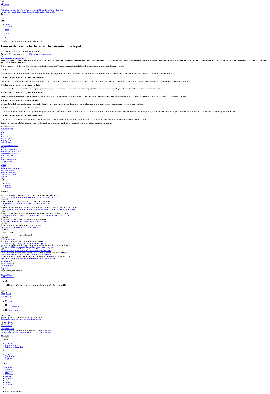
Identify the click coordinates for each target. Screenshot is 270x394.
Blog (28, 12)
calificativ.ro (9, 371)
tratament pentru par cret (9, 159)
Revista (6, 5)
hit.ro (7, 373)
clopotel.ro (8, 384)
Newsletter (8, 358)
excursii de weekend (7, 170)
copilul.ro (8, 382)
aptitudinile (4, 176)
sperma (3, 167)
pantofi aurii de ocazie (8, 172)
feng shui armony (6, 161)
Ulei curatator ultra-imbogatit (10, 272)
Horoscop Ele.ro (6, 322)
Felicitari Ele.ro (6, 297)
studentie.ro (9, 375)
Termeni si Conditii (11, 345)
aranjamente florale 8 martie (10, 153)
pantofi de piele (6, 142)
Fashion (23, 10)
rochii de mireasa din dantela (10, 168)
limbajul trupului (6, 138)
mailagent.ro (9, 378)
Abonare (4, 237)
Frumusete (30, 10)
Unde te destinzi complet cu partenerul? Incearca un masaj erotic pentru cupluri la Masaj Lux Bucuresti (35, 215)
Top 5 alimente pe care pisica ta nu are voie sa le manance (20, 227)
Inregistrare (9, 26)
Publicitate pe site (11, 356)
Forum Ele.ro (5, 315)
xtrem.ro (8, 376)
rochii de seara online (8, 163)
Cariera (3, 10)
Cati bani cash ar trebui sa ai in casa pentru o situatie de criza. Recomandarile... (27, 254)
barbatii (3, 148)
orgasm (3, 165)
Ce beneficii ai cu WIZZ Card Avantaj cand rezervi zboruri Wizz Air (23, 243)
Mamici (36, 10)
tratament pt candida (7, 155)
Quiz (18, 12)
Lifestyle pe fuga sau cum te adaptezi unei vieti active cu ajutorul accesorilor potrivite (29, 197)
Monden (42, 10)
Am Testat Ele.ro (6, 275)
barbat (3, 157)
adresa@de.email (26, 235)
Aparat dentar (13, 310)
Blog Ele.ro (5, 290)
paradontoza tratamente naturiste (11, 151)
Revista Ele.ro (5, 261)
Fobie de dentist (14, 306)
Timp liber (59, 10)
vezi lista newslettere (8, 239)
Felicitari (23, 12)
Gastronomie (12, 12)
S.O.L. (7, 360)
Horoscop (4, 12)
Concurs (49, 12)
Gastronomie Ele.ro (7, 329)
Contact (7, 354)
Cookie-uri (8, 343)
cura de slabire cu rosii (8, 174)
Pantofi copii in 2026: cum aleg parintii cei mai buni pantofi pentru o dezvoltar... (27, 247)
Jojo (10, 301)
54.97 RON (5, 337)
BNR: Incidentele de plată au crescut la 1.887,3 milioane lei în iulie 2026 (25, 203)
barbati (3, 134)
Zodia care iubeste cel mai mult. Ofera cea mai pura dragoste (21, 319)
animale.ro (8, 367)
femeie (3, 132)
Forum (39, 12)
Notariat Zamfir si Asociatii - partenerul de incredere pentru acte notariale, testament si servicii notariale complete (38, 209)
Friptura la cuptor (6, 326)
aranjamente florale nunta (9, 146)
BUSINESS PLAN (7, 277)
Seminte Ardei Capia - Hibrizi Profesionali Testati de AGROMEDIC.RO (25, 221)
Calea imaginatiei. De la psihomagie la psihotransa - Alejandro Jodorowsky (26, 332)
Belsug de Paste (6, 294)
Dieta (19, 10)
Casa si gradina (11, 10)
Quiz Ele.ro (5, 268)
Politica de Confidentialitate (14, 347)
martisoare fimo (6, 140)
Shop (44, 12)
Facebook (8, 183)
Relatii (47, 10)
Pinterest (8, 187)
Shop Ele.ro (5, 335)
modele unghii (5, 136)
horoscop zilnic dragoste (9, 149)
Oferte (54, 12)
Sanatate (53, 10)
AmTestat (33, 12)
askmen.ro (8, 369)
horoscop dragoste (7, 129)
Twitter (7, 185)
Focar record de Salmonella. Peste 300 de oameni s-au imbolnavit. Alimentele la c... (28, 258)
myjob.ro (8, 380)
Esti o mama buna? (7, 265)
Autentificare (9, 24)
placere (3, 144)
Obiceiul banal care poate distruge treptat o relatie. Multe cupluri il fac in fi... (26, 251)
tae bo (3, 130)
